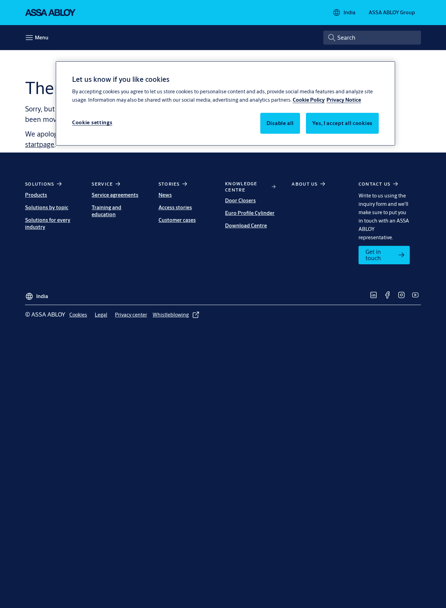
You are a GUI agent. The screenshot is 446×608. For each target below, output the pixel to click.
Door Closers (240, 200)
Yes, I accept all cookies (342, 123)
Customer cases (177, 220)
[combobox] (372, 38)
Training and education (106, 211)
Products (36, 195)
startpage (39, 144)
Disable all (280, 123)
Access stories (175, 207)
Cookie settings (92, 122)
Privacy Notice (343, 99)
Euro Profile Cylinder (250, 213)
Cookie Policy (309, 99)
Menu (41, 37)
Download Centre (246, 225)
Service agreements (115, 195)
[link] (384, 255)
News (165, 195)
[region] (225, 103)
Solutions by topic (46, 207)
